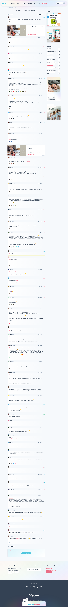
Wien (9, 568)
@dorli (10, 139)
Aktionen (23, 3)
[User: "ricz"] (11, 118)
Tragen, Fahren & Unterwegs (51, 67)
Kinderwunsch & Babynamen (51, 51)
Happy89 (10, 221)
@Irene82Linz (11, 336)
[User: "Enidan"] (11, 304)
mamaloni (10, 78)
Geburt (48, 54)
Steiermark (16, 570)
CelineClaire (11, 510)
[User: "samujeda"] (8, 495)
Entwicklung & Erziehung (51, 59)
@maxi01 (10, 526)
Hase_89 (10, 297)
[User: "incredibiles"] (13, 118)
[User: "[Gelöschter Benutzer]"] (16, 246)
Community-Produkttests (51, 570)
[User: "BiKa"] (25, 91)
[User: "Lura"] (8, 17)
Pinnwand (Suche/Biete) (51, 71)
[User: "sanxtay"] (8, 278)
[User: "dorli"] (8, 112)
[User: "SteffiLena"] (8, 414)
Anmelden (30, 604)
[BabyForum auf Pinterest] (30, 587)
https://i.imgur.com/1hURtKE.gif (14, 438)
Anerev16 (10, 286)
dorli (10, 112)
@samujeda (18, 538)
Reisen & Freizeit (50, 65)
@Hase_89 (11, 347)
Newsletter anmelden (34, 569)
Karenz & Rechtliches (50, 60)
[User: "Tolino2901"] (8, 122)
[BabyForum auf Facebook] (27, 587)
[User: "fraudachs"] (8, 523)
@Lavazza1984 (17, 271)
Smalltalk (48, 49)
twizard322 (10, 420)
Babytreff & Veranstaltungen (51, 70)
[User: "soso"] (18, 246)
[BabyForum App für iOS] (37, 587)
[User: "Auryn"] (8, 457)
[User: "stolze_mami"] (8, 395)
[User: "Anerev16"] (8, 286)
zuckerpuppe (11, 183)
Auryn (10, 457)
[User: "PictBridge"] (15, 463)
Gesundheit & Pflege (50, 57)
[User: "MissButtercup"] (13, 205)
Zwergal (10, 133)
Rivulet (10, 232)
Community (13, 3)
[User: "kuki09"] (8, 70)
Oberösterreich (10, 570)
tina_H (10, 53)
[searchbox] (60, 3)
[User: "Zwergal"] (9, 118)
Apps (39, 3)
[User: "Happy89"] (22, 91)
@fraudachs (14, 485)
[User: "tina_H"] (8, 53)
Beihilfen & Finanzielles (51, 97)
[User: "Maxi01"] (8, 516)
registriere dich (26, 553)
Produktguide (29, 3)
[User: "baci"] (8, 387)
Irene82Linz (11, 308)
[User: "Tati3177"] (8, 442)
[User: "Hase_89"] (8, 297)
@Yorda (14, 271)
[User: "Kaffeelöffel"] (20, 91)
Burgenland (10, 573)
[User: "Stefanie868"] (18, 91)
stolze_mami (11, 395)
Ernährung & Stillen (50, 56)
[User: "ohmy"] (11, 91)
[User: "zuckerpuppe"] (8, 183)
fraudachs (10, 523)
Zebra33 (10, 167)
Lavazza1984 (11, 257)
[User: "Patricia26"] (8, 37)
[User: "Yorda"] (9, 21)
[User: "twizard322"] (8, 420)
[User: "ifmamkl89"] (13, 91)
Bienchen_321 (11, 195)
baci (9, 536)
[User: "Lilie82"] (9, 91)
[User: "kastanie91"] (9, 163)
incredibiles (10, 209)
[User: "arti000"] (9, 463)
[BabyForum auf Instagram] (34, 587)
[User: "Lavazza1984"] (8, 257)
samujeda (10, 495)
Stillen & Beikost (50, 94)
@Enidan (10, 49)
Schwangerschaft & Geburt (52, 99)
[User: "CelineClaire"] (8, 510)
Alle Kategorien (49, 48)
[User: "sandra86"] (8, 489)
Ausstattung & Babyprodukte (51, 62)
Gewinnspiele (49, 568)
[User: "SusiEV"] (8, 95)
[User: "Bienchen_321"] (8, 195)
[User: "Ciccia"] (9, 141)
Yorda (10, 46)
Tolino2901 (10, 122)
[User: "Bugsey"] (15, 91)
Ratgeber (18, 3)
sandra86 (10, 489)
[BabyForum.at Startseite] (4, 3)
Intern (48, 73)
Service (35, 3)
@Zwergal (28, 161)
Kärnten (19, 568)
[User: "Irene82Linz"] (13, 163)
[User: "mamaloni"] (8, 78)
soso (10, 404)
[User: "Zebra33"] (16, 91)
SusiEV (10, 95)
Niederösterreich (14, 568)
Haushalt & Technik (50, 68)
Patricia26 (10, 37)
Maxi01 (10, 516)
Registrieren (45, 3)
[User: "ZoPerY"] (8, 450)
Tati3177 (10, 442)
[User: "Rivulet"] (8, 232)
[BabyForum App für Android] (41, 587)
